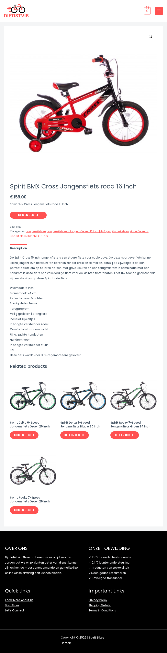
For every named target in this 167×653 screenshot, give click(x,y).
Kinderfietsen (120, 231)
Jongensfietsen (36, 231)
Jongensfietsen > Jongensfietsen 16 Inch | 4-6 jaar (79, 231)
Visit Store (12, 605)
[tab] (18, 248)
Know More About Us (19, 600)
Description (18, 248)
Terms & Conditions (102, 610)
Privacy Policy (98, 600)
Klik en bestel (28, 215)
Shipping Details (100, 605)
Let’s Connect (14, 610)
